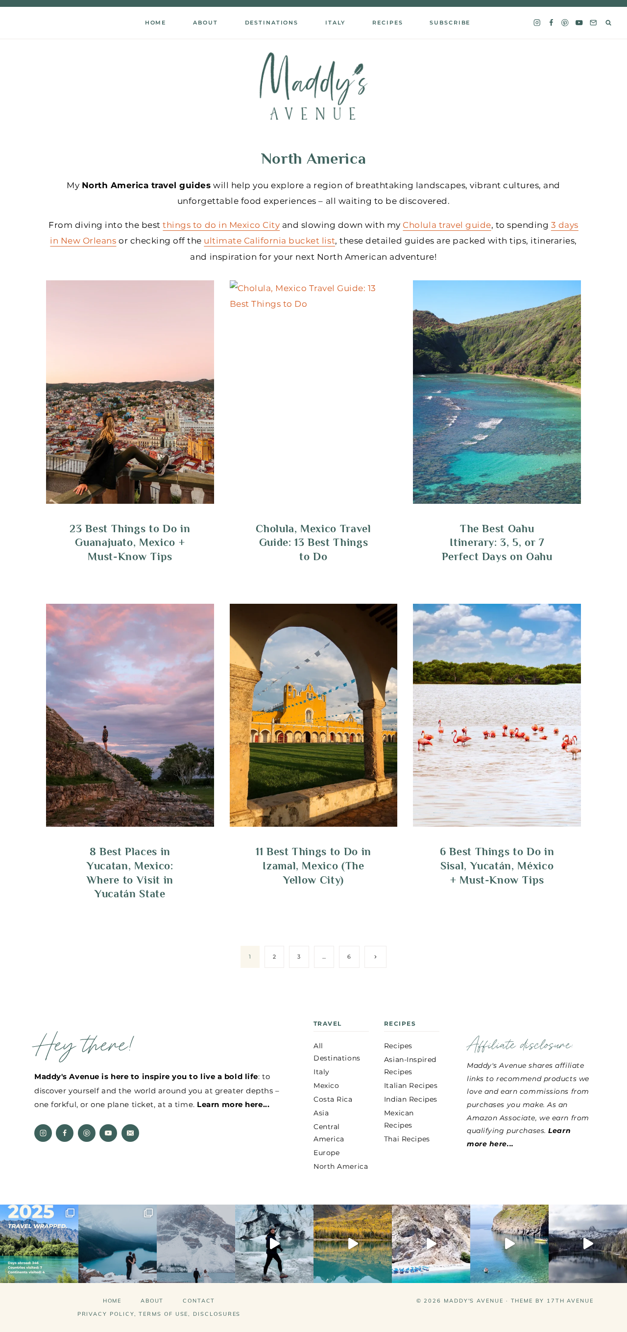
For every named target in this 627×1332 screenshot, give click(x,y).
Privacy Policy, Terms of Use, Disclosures (159, 1313)
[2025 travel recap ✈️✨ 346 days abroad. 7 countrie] (39, 1244)
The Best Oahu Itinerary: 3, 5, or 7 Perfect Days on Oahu (497, 542)
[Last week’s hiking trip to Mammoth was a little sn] (588, 1244)
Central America (329, 1132)
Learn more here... (233, 1104)
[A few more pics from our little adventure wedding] (117, 1244)
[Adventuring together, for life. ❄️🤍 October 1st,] (196, 1244)
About (152, 1300)
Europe (326, 1152)
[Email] (593, 23)
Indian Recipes (410, 1099)
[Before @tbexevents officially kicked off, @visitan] (274, 1244)
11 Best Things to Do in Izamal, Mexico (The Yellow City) (313, 865)
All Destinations (337, 1051)
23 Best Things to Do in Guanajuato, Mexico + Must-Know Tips (130, 542)
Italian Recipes (410, 1085)
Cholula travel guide (447, 225)
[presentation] (130, 392)
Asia (321, 1113)
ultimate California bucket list (269, 241)
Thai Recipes (407, 1139)
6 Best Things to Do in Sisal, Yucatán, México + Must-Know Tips (497, 865)
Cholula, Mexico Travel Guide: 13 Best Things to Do (313, 542)
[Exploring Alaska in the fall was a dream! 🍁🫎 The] (353, 1244)
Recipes (387, 22)
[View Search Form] (608, 22)
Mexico (326, 1085)
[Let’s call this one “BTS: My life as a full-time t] (509, 1244)
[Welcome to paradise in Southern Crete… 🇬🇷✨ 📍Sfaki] (431, 1244)
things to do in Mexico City (221, 225)
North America (341, 1166)
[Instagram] (537, 23)
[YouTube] (579, 23)
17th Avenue (570, 1300)
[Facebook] (551, 23)
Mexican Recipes (399, 1119)
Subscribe (450, 22)
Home (155, 22)
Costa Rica (333, 1099)
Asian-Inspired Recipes (410, 1065)
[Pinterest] (565, 23)
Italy (335, 22)
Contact (199, 1300)
